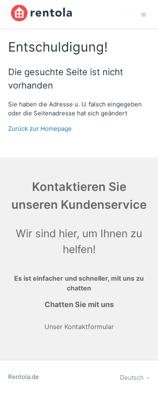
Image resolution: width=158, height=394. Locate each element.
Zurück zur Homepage (40, 128)
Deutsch (132, 377)
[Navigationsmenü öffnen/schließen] (143, 14)
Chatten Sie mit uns (79, 304)
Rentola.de (23, 377)
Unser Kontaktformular (79, 327)
